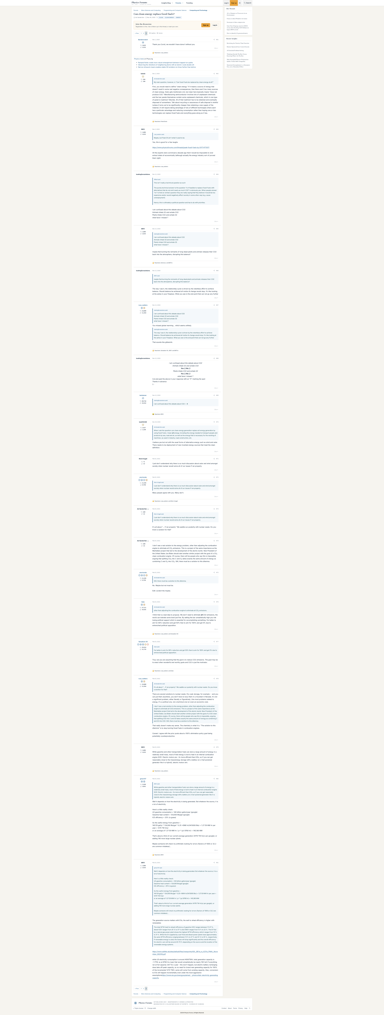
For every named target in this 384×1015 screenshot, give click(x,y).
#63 (217, 129)
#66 (217, 270)
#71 (217, 458)
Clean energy (169, 17)
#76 (217, 602)
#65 (217, 228)
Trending (189, 3)
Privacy (240, 1008)
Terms (235, 1008)
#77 (217, 641)
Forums (178, 3)
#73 (217, 509)
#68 (217, 358)
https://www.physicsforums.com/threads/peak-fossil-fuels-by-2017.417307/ (180, 147)
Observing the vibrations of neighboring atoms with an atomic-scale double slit (166, 65)
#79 (217, 747)
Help (245, 1008)
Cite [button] (215, 48)
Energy (178, 17)
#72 (217, 477)
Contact (224, 1008)
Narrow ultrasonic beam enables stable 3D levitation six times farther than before (167, 67)
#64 (217, 174)
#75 (217, 572)
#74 (217, 540)
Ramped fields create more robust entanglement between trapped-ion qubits (165, 63)
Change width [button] (151, 1008)
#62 (217, 73)
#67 (217, 305)
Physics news (139, 59)
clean (161, 17)
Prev (137, 33)
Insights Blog (166, 3)
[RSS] (249, 1008)
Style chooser (139, 1008)
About (230, 1008)
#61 (217, 39)
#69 (217, 395)
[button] (172, 3)
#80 (217, 778)
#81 (217, 862)
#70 (217, 422)
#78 (217, 678)
